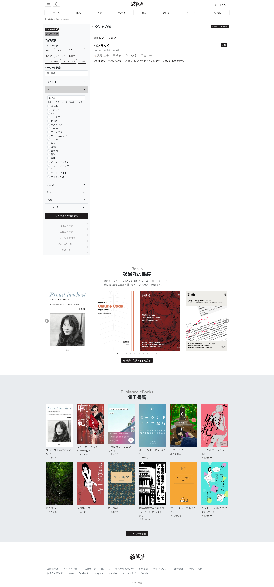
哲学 (53, 154)
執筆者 (121, 12)
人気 (111, 38)
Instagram (98, 573)
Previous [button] (47, 321)
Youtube (113, 573)
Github (144, 573)
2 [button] (122, 353)
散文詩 (54, 146)
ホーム (56, 12)
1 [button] (117, 353)
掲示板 (217, 12)
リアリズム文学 (68, 61)
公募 (144, 12)
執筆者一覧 (90, 568)
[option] (68, 321)
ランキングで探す (66, 238)
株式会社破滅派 (55, 573)
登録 (214, 4)
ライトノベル (58, 176)
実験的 (54, 150)
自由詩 (72, 55)
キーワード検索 (53, 67)
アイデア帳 (192, 12)
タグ (49, 89)
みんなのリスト (66, 244)
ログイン (223, 4)
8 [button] (147, 353)
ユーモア (79, 50)
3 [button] (126, 353)
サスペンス (61, 55)
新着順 (97, 38)
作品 (78, 12)
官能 (53, 158)
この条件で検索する (67, 216)
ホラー (82, 61)
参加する (105, 568)
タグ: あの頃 (50, 29)
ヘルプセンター (71, 568)
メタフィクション (60, 161)
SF (70, 50)
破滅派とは (52, 568)
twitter (71, 573)
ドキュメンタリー (60, 165)
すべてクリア (52, 33)
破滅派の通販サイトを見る (137, 360)
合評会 (166, 12)
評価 (49, 192)
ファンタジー (52, 61)
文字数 (50, 184)
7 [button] (143, 353)
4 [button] (130, 353)
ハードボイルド (59, 172)
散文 (53, 143)
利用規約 (143, 568)
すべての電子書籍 (137, 533)
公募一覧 (66, 250)
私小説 (49, 55)
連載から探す (66, 232)
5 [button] (134, 353)
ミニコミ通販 (129, 573)
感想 (49, 199)
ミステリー (61, 50)
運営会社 (178, 568)
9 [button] (152, 353)
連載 (99, 12)
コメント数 (53, 207)
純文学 (49, 50)
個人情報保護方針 (124, 568)
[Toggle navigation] (48, 4)
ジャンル (52, 81)
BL (52, 169)
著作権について (161, 568)
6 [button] (139, 353)
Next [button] (227, 321)
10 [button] (156, 353)
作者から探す (66, 226)
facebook (83, 573)
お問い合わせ (195, 568)
